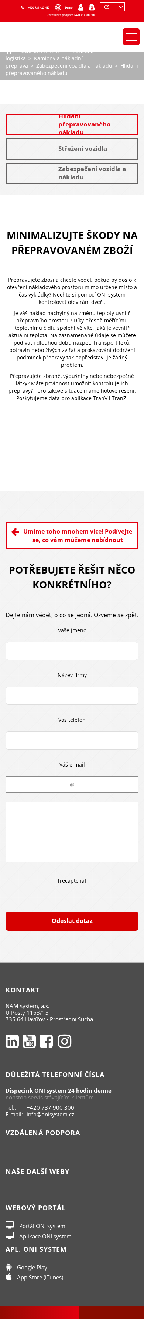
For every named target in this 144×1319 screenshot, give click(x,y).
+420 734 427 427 (38, 7)
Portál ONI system (41, 1226)
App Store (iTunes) (39, 1277)
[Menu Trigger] (131, 36)
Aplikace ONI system (45, 1236)
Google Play (31, 1267)
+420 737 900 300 (84, 15)
